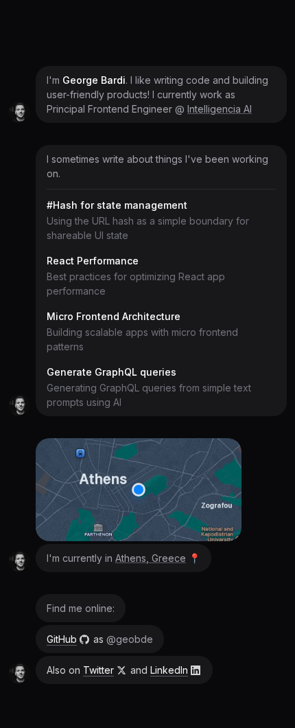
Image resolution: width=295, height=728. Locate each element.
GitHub (62, 639)
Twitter (98, 670)
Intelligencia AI (219, 109)
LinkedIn (169, 670)
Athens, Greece (150, 558)
